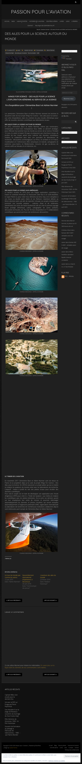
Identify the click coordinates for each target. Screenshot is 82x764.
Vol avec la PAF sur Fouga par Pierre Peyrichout (67, 165)
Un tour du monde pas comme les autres (12, 576)
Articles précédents (14, 600)
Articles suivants (50, 600)
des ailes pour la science (21, 53)
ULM (38, 53)
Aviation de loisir (45, 29)
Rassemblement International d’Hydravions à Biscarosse (28, 578)
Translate (69, 59)
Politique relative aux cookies (56, 761)
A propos (75, 21)
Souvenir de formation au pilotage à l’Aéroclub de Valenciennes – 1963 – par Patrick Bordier (12, 730)
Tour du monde (32, 53)
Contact (30, 25)
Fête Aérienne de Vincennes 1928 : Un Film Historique (69, 189)
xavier (18, 50)
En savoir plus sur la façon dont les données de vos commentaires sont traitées (29, 666)
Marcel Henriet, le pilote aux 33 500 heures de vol (69, 223)
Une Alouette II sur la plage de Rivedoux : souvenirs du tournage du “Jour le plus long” (12, 713)
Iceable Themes (13, 747)
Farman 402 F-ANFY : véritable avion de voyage (68, 235)
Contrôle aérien (52, 21)
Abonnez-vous (68, 99)
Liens (67, 21)
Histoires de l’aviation (36, 21)
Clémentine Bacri (9, 53)
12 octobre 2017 (11, 50)
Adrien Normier (50, 50)
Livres (62, 21)
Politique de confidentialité (44, 25)
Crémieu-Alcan (66, 230)
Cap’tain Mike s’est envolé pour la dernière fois (69, 155)
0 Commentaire (39, 50)
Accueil (7, 21)
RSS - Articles (69, 276)
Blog (13, 21)
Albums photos (22, 21)
